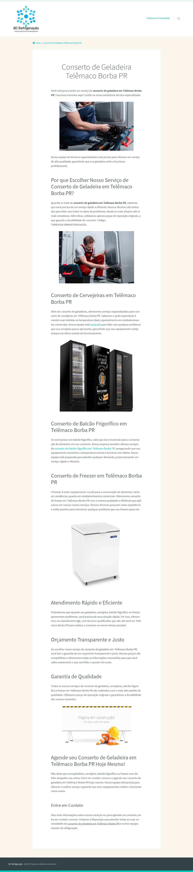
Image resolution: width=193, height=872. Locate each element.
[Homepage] (26, 19)
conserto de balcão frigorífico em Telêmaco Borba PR (84, 448)
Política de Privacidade (158, 18)
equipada (95, 324)
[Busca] (176, 15)
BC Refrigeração (16, 864)
